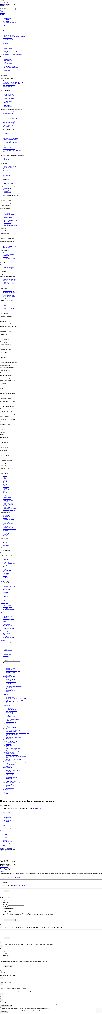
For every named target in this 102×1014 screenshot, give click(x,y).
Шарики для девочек (8, 307)
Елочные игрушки (7, 175)
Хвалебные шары (7, 516)
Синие (4, 491)
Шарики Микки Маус (8, 503)
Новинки (5, 592)
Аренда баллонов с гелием (10, 588)
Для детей (5, 216)
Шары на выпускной (8, 519)
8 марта (5, 518)
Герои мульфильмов (8, 654)
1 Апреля (5, 574)
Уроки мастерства (7, 605)
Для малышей (6, 97)
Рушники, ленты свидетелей (10, 118)
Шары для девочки (8, 523)
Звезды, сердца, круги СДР (10, 246)
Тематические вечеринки (9, 820)
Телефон (6, 902)
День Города (6, 560)
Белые (4, 478)
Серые (4, 477)
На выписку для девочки (9, 529)
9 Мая (4, 558)
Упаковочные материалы (9, 166)
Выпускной (6, 573)
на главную (38, 808)
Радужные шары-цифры (9, 296)
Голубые (5, 480)
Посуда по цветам (7, 101)
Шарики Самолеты (8, 504)
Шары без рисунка (7, 52)
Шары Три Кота (7, 499)
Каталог (2, 815)
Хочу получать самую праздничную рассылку (17, 913)
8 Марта (5, 566)
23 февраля (6, 515)
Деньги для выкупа (8, 119)
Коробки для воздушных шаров (11, 167)
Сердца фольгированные (9, 282)
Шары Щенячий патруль (9, 501)
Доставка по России (8, 644)
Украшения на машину (9, 122)
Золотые (5, 484)
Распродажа (6, 43)
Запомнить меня (9, 885)
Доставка (5, 596)
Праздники (6, 19)
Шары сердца (6, 50)
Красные (5, 485)
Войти (4, 600)
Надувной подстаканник (9, 103)
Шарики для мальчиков (9, 308)
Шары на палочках (8, 71)
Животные (5, 257)
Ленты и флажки (7, 147)
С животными (6, 102)
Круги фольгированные (9, 280)
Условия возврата (7, 650)
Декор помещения (7, 745)
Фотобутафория (7, 80)
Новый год (6, 23)
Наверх (2, 871)
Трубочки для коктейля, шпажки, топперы (14, 724)
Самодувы (5, 305)
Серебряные (6, 489)
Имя (5, 900)
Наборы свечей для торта (9, 183)
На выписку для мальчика (9, 531)
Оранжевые (6, 487)
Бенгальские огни (7, 131)
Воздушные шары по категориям (11, 42)
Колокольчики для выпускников (11, 153)
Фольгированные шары (9, 676)
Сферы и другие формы (9, 283)
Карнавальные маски (8, 86)
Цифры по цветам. (7, 298)
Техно (4, 259)
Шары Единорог (7, 506)
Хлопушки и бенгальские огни (11, 741)
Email (5, 882)
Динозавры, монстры (8, 254)
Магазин (5, 834)
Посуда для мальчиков (8, 95)
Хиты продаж (6, 595)
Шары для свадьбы (8, 268)
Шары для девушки (8, 533)
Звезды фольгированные (9, 279)
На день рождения (7, 92)
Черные (5, 492)
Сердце (5, 543)
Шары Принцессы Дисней (10, 508)
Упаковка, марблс (7, 38)
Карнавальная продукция (9, 695)
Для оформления (7, 223)
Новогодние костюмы (8, 176)
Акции (4, 593)
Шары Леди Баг (7, 507)
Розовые (5, 488)
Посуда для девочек (8, 94)
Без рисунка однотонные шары (11, 67)
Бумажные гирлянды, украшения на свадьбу (14, 121)
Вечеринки (6, 21)
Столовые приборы (8, 106)
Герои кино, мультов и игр (10, 252)
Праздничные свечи (8, 40)
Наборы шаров (7, 694)
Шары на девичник (8, 522)
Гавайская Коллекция (8, 559)
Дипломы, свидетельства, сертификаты (13, 150)
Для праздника (7, 218)
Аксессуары (6, 126)
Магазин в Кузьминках (6, 848)
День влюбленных (7, 520)
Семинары (5, 608)
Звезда (4, 541)
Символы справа (8, 910)
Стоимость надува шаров (9, 586)
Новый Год (6, 562)
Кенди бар (5, 62)
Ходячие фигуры (7, 69)
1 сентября (5, 576)
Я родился (5, 73)
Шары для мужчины (8, 534)
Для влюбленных (7, 217)
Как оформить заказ (8, 652)
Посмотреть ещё (7, 675)
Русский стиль (6, 571)
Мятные (5, 476)
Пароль (6, 884)
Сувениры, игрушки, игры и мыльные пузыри (15, 36)
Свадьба (5, 569)
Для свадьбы (6, 221)
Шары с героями (7, 190)
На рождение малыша (8, 214)
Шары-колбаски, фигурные (10, 51)
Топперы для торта (8, 113)
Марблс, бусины (7, 170)
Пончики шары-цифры (9, 293)
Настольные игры (7, 159)
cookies (13, 873)
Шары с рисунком (7, 48)
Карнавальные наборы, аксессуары (12, 83)
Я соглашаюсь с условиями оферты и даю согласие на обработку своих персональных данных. (29, 914)
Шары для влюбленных (9, 267)
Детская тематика (7, 60)
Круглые (5, 542)
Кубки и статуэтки (7, 151)
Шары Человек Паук (8, 500)
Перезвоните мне (4, 581)
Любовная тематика (8, 63)
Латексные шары (7, 666)
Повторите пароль (9, 908)
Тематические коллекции (9, 22)
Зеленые (5, 482)
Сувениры (5, 161)
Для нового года (7, 224)
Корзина (2, 830)
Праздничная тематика (9, 66)
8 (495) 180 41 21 (4, 3)
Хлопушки (6, 133)
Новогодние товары (8, 39)
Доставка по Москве (8, 642)
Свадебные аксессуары (9, 728)
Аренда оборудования (8, 609)
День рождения (7, 18)
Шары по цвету (7, 188)
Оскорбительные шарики (9, 535)
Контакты (5, 599)
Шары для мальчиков (8, 524)
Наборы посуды (7, 105)
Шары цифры (6, 70)
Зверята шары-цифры (8, 291)
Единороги (6, 255)
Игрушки (5, 158)
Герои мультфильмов (8, 98)
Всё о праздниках (7, 607)
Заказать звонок (4, 5)
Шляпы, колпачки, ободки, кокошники (13, 82)
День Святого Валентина (9, 563)
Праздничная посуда (8, 706)
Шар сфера (6, 545)
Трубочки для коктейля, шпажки (11, 111)
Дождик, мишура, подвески (10, 139)
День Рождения (7, 570)
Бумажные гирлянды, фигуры (10, 138)
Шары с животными (8, 527)
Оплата (5, 597)
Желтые (5, 481)
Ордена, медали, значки (9, 149)
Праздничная (6, 99)
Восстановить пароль (19, 885)
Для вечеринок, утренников (10, 220)
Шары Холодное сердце (9, 510)
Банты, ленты (6, 169)
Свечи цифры (6, 182)
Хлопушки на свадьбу (8, 123)
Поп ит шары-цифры (8, 295)
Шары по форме (7, 192)
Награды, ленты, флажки (9, 35)
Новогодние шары (7, 526)
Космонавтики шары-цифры (10, 292)
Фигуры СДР (6, 247)
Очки (4, 87)
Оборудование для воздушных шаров (12, 54)
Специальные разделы (8, 590)
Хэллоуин (5, 530)
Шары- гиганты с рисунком (10, 225)
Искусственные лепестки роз (10, 125)
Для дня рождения (7, 213)
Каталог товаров (7, 589)
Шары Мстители (7, 497)
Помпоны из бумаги (8, 141)
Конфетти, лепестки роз (9, 85)
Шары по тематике (8, 191)
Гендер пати (6, 577)
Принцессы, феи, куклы (9, 258)
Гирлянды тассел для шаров (10, 142)
